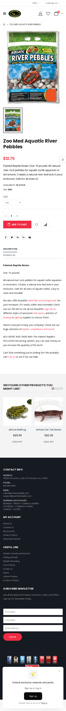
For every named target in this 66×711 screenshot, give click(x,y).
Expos (6, 572)
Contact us (8, 527)
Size (5, 196)
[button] (52, 388)
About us (7, 523)
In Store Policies (11, 580)
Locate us (8, 568)
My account (8, 531)
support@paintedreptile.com (17, 495)
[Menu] (4, 13)
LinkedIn (17, 237)
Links (34, 3)
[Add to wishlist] (36, 224)
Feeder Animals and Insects (16, 553)
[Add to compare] (45, 224)
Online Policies (10, 576)
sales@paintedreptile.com (16, 493)
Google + (23, 237)
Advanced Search (12, 538)
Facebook (5, 237)
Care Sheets (9, 564)
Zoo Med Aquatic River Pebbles (30, 143)
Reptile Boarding (11, 561)
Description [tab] (10, 248)
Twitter (11, 237)
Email (29, 237)
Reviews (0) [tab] (9, 255)
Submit (12, 636)
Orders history (10, 535)
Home (4, 24)
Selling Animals (10, 557)
